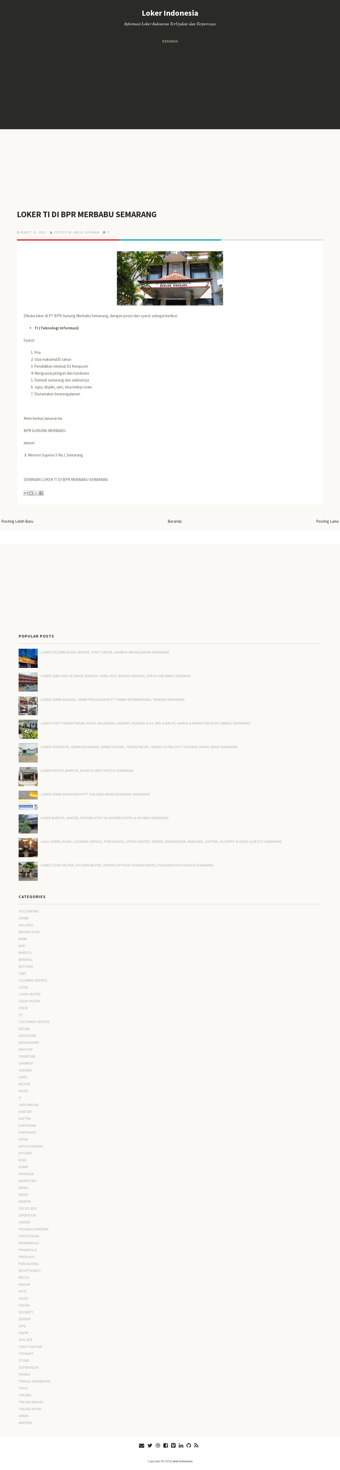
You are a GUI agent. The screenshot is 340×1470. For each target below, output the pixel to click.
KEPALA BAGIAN (31, 1146)
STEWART (26, 1353)
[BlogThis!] (31, 493)
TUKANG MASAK (31, 1402)
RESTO (24, 1277)
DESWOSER (27, 1035)
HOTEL (24, 1090)
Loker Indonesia (170, 13)
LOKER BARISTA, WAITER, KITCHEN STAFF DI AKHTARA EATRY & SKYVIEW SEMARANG (105, 817)
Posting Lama (327, 521)
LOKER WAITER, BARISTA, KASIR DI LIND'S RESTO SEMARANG (87, 770)
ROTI (22, 1291)
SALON (24, 1305)
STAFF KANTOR (30, 1346)
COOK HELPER (30, 994)
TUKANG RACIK (30, 1408)
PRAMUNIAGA (29, 1243)
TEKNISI (24, 1374)
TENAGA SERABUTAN (34, 1381)
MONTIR (25, 1201)
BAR (22, 945)
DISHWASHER (29, 1042)
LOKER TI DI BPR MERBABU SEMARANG (87, 214)
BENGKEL (26, 959)
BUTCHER (26, 966)
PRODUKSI (27, 1256)
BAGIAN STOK (29, 931)
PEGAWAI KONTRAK (34, 1229)
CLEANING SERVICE (33, 980)
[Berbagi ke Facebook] (41, 493)
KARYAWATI (27, 1132)
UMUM (23, 1415)
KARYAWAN (27, 1125)
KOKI (22, 1160)
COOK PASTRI (29, 1001)
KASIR (23, 1139)
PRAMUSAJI (28, 1249)
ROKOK (24, 1284)
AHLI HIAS (26, 925)
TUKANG (25, 1395)
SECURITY (26, 1312)
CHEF (23, 973)
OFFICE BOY (28, 1208)
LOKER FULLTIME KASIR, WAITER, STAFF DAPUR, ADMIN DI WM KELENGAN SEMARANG (105, 652)
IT (108, 232)
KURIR (23, 1167)
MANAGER (26, 1173)
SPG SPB (25, 1339)
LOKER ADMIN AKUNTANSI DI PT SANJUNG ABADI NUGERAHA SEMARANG (95, 794)
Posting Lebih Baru (17, 521)
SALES (23, 1298)
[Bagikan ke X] (36, 493)
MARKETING (28, 1180)
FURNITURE (27, 1056)
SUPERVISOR (29, 1367)
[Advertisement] (170, 86)
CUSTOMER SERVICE (34, 1021)
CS (21, 1014)
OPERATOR (27, 1215)
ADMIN (23, 918)
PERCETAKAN (29, 1236)
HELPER (24, 1084)
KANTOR (25, 1111)
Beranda (170, 41)
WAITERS (25, 1422)
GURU (23, 1077)
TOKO (23, 1388)
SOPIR (23, 1332)
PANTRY (25, 1222)
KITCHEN (25, 1153)
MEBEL (24, 1187)
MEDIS (23, 1194)
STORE (24, 1360)
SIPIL (22, 1326)
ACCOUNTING (29, 911)
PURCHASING (29, 1263)
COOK (23, 987)
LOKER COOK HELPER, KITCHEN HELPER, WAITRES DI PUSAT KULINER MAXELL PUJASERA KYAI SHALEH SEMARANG (127, 865)
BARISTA (25, 952)
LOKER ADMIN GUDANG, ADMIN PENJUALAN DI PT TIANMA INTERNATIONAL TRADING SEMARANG (113, 699)
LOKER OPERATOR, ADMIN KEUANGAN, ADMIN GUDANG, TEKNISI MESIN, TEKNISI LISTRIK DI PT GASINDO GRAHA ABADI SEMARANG (139, 746)
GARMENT (26, 1063)
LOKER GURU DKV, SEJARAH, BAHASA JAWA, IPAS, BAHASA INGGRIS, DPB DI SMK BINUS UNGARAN (115, 675)
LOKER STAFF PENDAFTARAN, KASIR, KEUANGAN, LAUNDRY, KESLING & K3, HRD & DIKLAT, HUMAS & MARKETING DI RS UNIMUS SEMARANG (145, 723)
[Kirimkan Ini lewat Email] (26, 493)
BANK (23, 938)
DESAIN (24, 1028)
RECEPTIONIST (30, 1270)
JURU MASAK (29, 1104)
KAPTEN (25, 1118)
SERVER (25, 1319)
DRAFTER (26, 1049)
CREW (23, 1008)
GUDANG (25, 1070)
